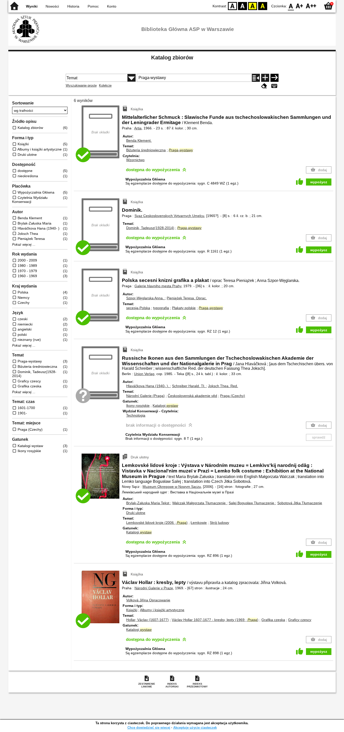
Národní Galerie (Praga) (145, 396)
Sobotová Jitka (299, 503)
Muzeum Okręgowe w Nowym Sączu (172, 487)
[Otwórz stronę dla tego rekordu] (102, 480)
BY (262, 6)
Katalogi (165, 406)
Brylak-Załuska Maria (147, 503)
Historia (73, 6)
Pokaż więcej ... (24, 244)
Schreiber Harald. (188, 386)
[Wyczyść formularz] (264, 86)
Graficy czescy (299, 620)
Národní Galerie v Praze (153, 588)
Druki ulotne (135, 513)
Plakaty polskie (184, 308)
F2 (311, 6)
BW (242, 6)
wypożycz (318, 182)
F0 (291, 6)
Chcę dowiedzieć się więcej (148, 727)
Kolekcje (105, 85)
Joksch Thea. (223, 386)
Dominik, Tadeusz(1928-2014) (150, 228)
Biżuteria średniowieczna (146, 150)
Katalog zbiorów (172, 57)
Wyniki (32, 6)
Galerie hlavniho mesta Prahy (157, 286)
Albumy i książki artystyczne (162, 610)
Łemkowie (199, 523)
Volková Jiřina (148, 600)
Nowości (52, 6)
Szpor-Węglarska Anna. (145, 298)
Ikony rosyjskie (138, 406)
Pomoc (93, 6)
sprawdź (318, 437)
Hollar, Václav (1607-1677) (147, 620)
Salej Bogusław (251, 503)
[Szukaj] (274, 78)
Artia (138, 128)
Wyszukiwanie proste (81, 85)
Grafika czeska (273, 620)
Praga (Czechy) (232, 396)
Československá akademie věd (192, 396)
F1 (299, 6)
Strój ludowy (219, 523)
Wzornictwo (135, 160)
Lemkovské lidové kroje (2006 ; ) (157, 523)
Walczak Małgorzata (199, 503)
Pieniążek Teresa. (187, 298)
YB (252, 6)
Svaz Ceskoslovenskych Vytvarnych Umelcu (169, 216)
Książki (131, 610)
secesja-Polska (138, 308)
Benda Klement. (139, 140)
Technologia (135, 415)
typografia (161, 308)
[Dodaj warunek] (265, 78)
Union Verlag (144, 374)
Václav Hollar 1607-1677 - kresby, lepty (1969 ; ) (215, 620)
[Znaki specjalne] (274, 86)
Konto (111, 6)
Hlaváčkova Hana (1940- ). (148, 386)
